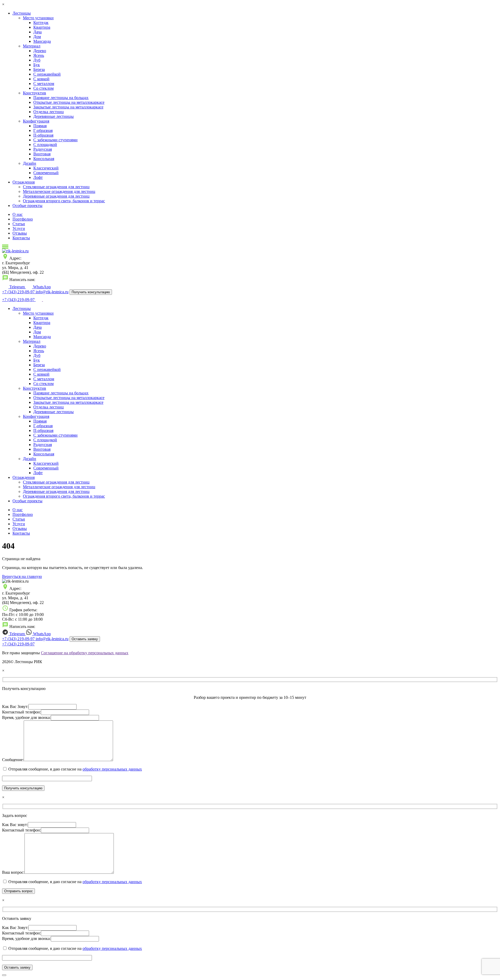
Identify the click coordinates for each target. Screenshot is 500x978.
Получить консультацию (91, 292)
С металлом (43, 83)
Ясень (38, 55)
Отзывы (19, 233)
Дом (37, 36)
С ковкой (41, 79)
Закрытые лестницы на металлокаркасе (68, 107)
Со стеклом (43, 88)
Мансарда (42, 41)
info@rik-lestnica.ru (52, 292)
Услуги (18, 228)
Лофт (38, 177)
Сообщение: (13, 759)
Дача (37, 32)
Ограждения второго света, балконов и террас (64, 201)
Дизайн (29, 163)
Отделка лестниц (48, 111)
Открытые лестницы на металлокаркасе (68, 102)
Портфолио (22, 219)
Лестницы (21, 13)
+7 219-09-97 (19, 292)
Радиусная (42, 149)
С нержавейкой (47, 74)
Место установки (38, 18)
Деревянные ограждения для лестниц (56, 196)
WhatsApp (41, 287)
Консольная (43, 158)
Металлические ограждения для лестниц (59, 191)
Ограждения (23, 182)
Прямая (40, 126)
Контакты (21, 238)
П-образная (43, 135)
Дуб (36, 60)
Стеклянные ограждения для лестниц (56, 187)
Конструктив (34, 93)
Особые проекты (27, 205)
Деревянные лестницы (53, 116)
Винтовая (42, 154)
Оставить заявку (85, 639)
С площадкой (45, 144)
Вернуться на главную (22, 576)
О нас (17, 214)
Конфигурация (36, 121)
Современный (46, 172)
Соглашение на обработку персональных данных (84, 653)
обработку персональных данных (112, 769)
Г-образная (43, 130)
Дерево (39, 50)
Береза (39, 69)
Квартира (41, 27)
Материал (31, 46)
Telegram (17, 287)
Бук (36, 65)
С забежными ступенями (55, 140)
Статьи (18, 224)
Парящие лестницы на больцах (61, 97)
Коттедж (40, 22)
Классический (46, 168)
